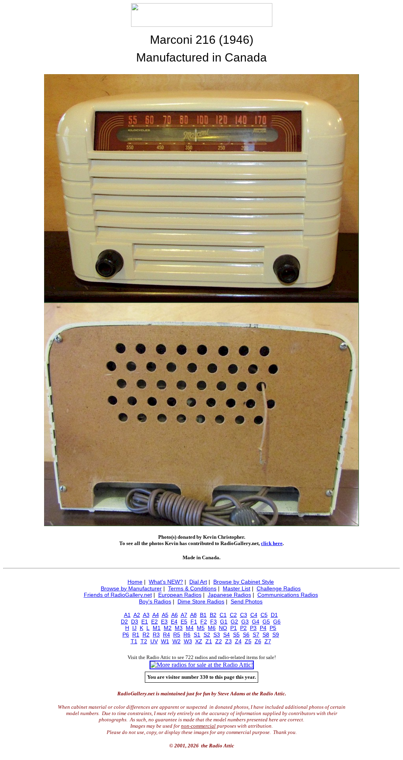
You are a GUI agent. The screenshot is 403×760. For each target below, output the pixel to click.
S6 (246, 634)
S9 (275, 634)
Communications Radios (287, 595)
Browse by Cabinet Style (243, 582)
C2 (233, 615)
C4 (253, 615)
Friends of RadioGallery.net (118, 595)
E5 (184, 621)
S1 (197, 634)
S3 (216, 634)
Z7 (267, 641)
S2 (206, 634)
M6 (212, 628)
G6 (277, 621)
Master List (236, 588)
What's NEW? (166, 582)
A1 (127, 615)
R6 (186, 634)
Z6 (258, 641)
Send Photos (247, 601)
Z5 (248, 641)
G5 (266, 621)
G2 (234, 621)
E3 (164, 621)
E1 (144, 621)
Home (135, 582)
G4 (255, 621)
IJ (134, 628)
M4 (190, 628)
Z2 (218, 641)
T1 (134, 641)
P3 (253, 628)
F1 (193, 621)
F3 (213, 621)
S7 (256, 634)
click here (272, 543)
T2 (143, 641)
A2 (136, 615)
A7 (184, 615)
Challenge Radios (279, 588)
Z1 (208, 641)
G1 (223, 621)
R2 (146, 634)
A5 (165, 615)
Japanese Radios (229, 595)
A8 (193, 615)
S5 (236, 634)
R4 (166, 634)
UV (154, 641)
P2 (243, 628)
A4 (155, 615)
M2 (168, 628)
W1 (165, 641)
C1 (223, 615)
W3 (188, 641)
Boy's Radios (155, 601)
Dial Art (198, 582)
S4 (226, 634)
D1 (274, 615)
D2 (124, 621)
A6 (174, 615)
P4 (263, 628)
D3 (134, 621)
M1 (157, 628)
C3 (243, 615)
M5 (201, 628)
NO (223, 628)
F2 (203, 621)
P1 (233, 628)
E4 (174, 621)
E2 (154, 621)
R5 (176, 634)
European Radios (180, 595)
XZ (198, 641)
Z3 (228, 641)
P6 (125, 634)
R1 (135, 634)
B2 (213, 615)
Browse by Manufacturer (131, 588)
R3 (156, 634)
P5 (273, 628)
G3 (245, 621)
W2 (176, 641)
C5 (264, 615)
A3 (146, 615)
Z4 (238, 641)
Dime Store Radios (200, 601)
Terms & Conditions (192, 588)
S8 (266, 634)
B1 (203, 615)
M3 (179, 628)
